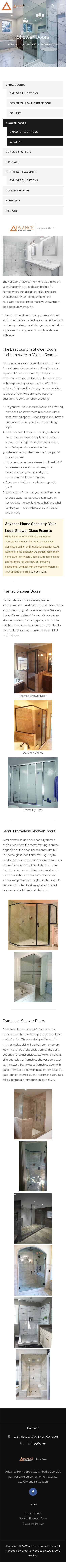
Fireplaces (13, 162)
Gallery (15, 113)
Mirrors (11, 211)
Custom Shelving (17, 190)
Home (11, 44)
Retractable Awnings (21, 172)
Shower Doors (16, 123)
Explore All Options (24, 93)
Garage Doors (15, 85)
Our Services (27, 44)
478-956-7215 (38, 571)
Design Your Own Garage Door (31, 103)
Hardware (13, 200)
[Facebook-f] (33, 1492)
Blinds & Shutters (18, 152)
